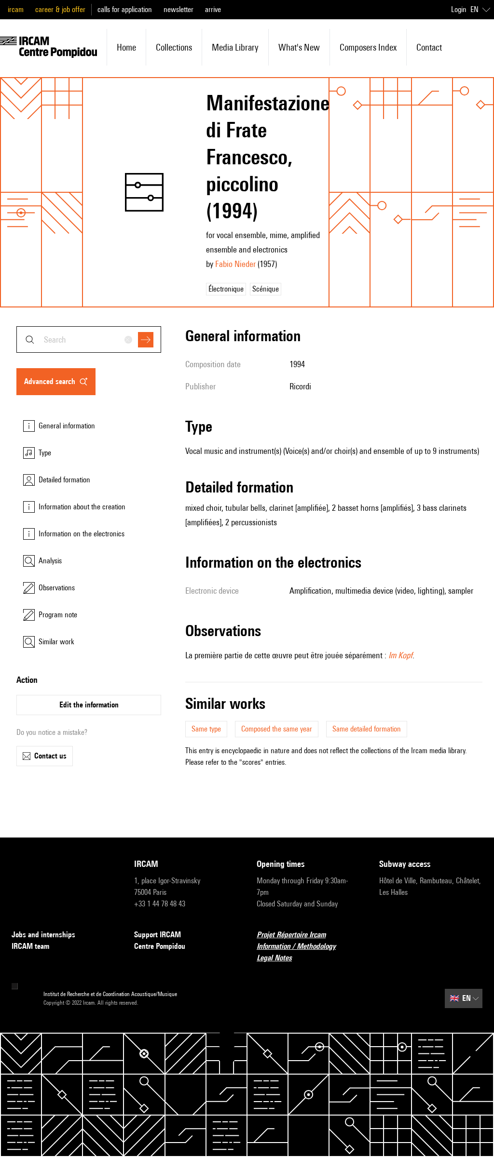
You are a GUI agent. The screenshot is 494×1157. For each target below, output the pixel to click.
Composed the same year (276, 728)
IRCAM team (30, 946)
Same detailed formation (366, 728)
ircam (16, 9)
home (126, 47)
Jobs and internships (43, 934)
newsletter (178, 9)
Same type (206, 728)
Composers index (368, 47)
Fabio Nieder (235, 264)
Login (459, 9)
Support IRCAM (157, 934)
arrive (213, 9)
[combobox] (88, 339)
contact (429, 47)
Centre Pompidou (159, 946)
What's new (299, 47)
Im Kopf (400, 655)
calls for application (124, 9)
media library (235, 47)
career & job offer (60, 9)
